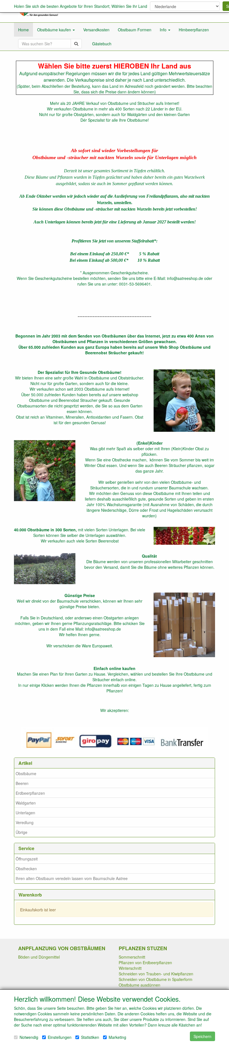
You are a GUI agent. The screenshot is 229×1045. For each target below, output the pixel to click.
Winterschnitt (130, 968)
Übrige (21, 832)
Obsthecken (26, 868)
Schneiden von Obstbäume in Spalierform (155, 979)
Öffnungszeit (27, 859)
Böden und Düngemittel (39, 957)
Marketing (117, 1037)
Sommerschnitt (132, 957)
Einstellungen (59, 1037)
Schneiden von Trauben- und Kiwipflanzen (156, 973)
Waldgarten (26, 803)
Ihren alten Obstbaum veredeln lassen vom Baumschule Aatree (72, 878)
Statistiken (90, 1037)
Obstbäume (26, 773)
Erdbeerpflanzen (30, 793)
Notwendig (29, 1037)
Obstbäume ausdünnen (139, 985)
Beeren (22, 783)
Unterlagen (25, 812)
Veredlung (25, 822)
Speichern (202, 1036)
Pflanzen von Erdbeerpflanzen (145, 962)
